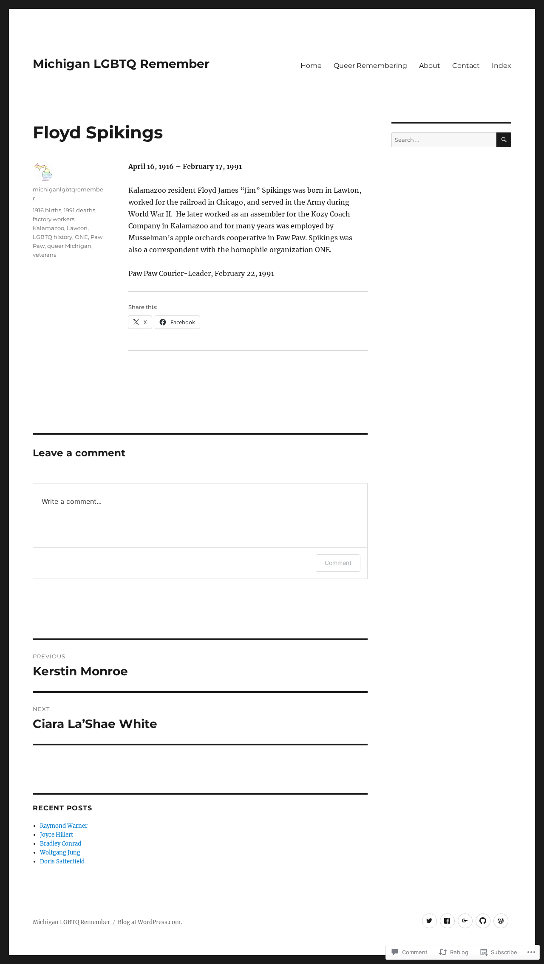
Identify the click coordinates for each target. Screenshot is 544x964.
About (429, 66)
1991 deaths (79, 210)
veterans (44, 254)
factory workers (53, 219)
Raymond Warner (64, 825)
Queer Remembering (370, 66)
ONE (81, 236)
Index (501, 66)
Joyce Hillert (56, 834)
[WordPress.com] (500, 920)
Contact (466, 66)
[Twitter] (429, 920)
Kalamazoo (48, 228)
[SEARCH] (503, 139)
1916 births (47, 210)
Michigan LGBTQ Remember (121, 63)
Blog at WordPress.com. (150, 922)
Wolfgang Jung (60, 852)
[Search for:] (443, 139)
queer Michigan (69, 245)
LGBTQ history (52, 236)
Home (311, 66)
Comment (338, 562)
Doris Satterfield (62, 861)
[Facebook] (447, 920)
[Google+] (465, 920)
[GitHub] (483, 920)
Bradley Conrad (60, 843)
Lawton (77, 228)
